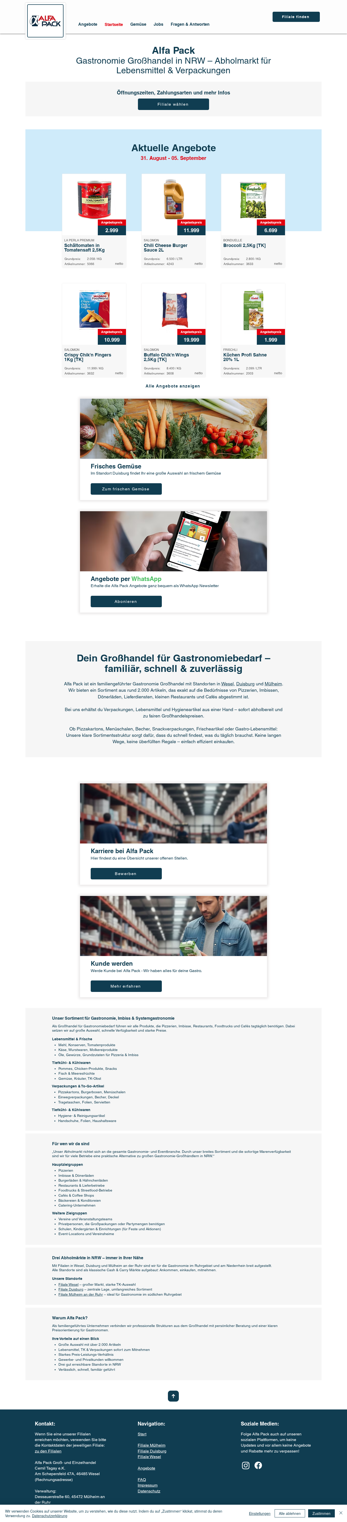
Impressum (147, 1485)
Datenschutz (149, 1491)
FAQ (142, 1479)
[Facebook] (258, 1465)
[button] (296, 17)
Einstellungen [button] (260, 1513)
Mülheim (273, 683)
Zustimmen (321, 1513)
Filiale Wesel (68, 1284)
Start (142, 1434)
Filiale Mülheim (151, 1445)
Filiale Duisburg (70, 1289)
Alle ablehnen (290, 1513)
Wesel (227, 683)
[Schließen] (341, 1513)
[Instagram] (246, 1465)
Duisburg (245, 683)
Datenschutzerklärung (49, 1515)
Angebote (146, 1468)
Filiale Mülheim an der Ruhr (80, 1294)
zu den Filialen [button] (48, 1451)
